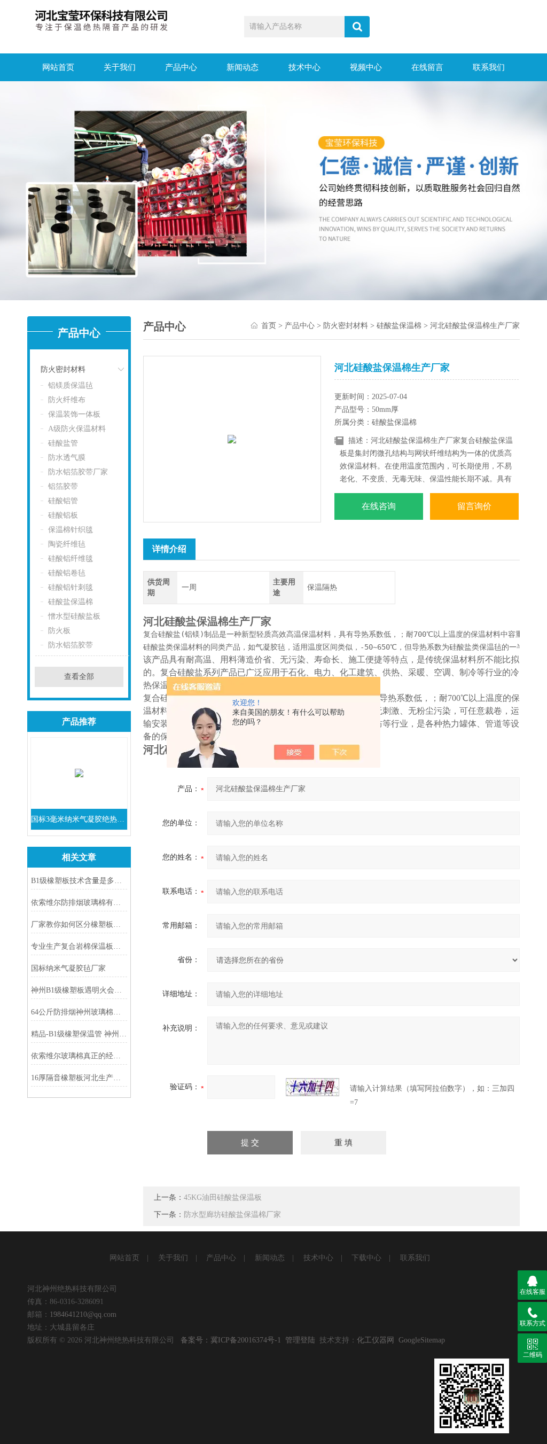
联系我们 (489, 67)
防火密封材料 (63, 369)
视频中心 (366, 67)
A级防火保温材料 (77, 429)
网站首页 (58, 67)
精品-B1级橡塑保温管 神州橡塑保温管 (79, 1034)
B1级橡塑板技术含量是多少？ (79, 881)
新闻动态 (242, 67)
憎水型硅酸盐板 (74, 616)
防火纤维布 (66, 400)
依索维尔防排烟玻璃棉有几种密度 (79, 903)
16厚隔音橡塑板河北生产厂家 (79, 1078)
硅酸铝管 (63, 501)
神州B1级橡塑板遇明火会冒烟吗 (79, 990)
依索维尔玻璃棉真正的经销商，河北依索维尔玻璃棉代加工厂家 (79, 1056)
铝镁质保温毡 (70, 385)
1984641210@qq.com (83, 1314)
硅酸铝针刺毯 (70, 587)
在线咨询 (379, 506)
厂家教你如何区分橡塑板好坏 (79, 924)
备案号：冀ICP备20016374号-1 (231, 1340)
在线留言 (427, 67)
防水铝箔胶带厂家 (78, 472)
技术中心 (304, 67)
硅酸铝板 (63, 515)
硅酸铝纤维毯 (70, 559)
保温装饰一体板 (74, 414)
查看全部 (79, 677)
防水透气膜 (66, 458)
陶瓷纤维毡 (66, 544)
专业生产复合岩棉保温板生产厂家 (79, 946)
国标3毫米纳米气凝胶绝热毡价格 (79, 819)
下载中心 (366, 1258)
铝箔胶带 (63, 486)
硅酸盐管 (63, 443)
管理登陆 (300, 1340)
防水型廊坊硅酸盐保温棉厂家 (232, 1215)
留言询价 (474, 506)
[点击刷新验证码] (312, 1087)
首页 (268, 326)
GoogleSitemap (421, 1340)
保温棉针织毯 (70, 530)
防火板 (59, 631)
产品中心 (181, 67)
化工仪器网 (375, 1340)
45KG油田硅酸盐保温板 (223, 1197)
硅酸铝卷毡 (66, 573)
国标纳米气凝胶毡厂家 (68, 968)
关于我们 (120, 67)
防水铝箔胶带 (70, 645)
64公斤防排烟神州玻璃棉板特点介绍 (79, 1012)
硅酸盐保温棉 (70, 602)
